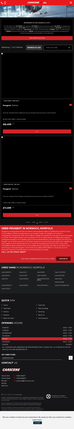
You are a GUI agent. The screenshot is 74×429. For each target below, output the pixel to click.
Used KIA (4, 279)
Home (5, 305)
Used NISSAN (59, 282)
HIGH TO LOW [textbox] (51, 48)
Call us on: (13, 252)
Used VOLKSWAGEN (62, 285)
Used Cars (41, 305)
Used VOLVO (5, 289)
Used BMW (41, 272)
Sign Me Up (63, 259)
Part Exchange (43, 308)
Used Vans (6, 308)
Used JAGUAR (59, 275)
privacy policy (19, 394)
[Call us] (2, 3)
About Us (41, 315)
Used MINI (58, 279)
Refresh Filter (34, 48)
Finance (6, 312)
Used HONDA (41, 275)
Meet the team (8, 318)
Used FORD (23, 275)
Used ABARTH (6, 272)
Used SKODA (23, 285)
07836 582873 (21, 378)
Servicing (41, 312)
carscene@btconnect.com (25, 381)
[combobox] (58, 47)
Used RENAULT (6, 285)
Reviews (6, 315)
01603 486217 (21, 376)
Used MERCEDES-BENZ (43, 279)
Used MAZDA (23, 279)
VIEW (37, 131)
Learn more (37, 420)
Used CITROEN (60, 272)
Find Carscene (43, 318)
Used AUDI (23, 272)
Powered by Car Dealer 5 (58, 395)
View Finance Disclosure (37, 38)
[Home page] (37, 2)
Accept (37, 423)
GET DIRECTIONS (8, 355)
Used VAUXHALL (42, 285)
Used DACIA (5, 275)
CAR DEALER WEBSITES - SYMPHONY (59, 397)
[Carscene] (11, 372)
